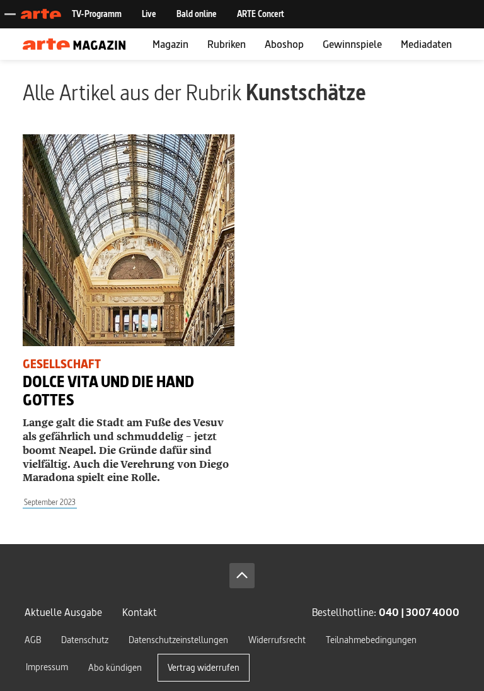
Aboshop (284, 44)
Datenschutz (84, 639)
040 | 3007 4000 (419, 612)
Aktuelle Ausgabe (63, 612)
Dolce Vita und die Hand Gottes (108, 391)
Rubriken (226, 44)
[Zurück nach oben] (242, 575)
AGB (33, 639)
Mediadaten (426, 44)
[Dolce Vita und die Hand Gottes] (128, 240)
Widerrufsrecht (277, 639)
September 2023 (50, 502)
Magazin (170, 44)
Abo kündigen (115, 667)
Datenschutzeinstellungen (178, 639)
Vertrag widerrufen (203, 667)
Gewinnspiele (352, 44)
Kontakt (139, 612)
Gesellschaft (62, 364)
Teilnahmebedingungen (371, 639)
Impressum (47, 666)
